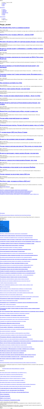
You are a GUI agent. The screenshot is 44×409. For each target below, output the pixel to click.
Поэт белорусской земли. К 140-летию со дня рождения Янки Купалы (14, 392)
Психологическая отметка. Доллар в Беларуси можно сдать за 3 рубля (22, 125)
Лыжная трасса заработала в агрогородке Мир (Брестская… (11, 374)
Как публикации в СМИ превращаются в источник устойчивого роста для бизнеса (17, 348)
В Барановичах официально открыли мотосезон (10, 323)
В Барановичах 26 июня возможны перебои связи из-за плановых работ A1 (15, 267)
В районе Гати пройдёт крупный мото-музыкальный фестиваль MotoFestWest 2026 (17, 271)
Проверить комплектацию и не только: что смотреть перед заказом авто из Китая (16, 329)
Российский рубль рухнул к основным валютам (15, 27)
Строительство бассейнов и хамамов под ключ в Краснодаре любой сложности (15, 335)
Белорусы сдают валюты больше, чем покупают (15, 88)
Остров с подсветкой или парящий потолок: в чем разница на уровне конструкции (16, 190)
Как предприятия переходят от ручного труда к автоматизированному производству (16, 253)
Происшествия (5, 12)
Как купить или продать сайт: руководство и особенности (12, 352)
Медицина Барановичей (5, 396)
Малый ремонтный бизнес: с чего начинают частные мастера (12, 325)
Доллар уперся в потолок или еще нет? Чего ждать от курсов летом (21, 146)
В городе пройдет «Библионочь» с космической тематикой (12, 327)
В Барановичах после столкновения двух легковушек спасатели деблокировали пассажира (19, 302)
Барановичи (2, 7)
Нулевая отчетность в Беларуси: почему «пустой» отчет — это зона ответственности (16, 274)
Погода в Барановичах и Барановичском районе (10, 400)
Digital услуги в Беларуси (5, 398)
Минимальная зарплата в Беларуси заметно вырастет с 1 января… (13, 378)
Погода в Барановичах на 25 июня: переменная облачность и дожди (14, 263)
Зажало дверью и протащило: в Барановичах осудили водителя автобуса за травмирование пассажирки (21, 340)
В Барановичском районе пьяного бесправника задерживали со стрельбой (15, 298)
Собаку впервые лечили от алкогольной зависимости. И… (11, 376)
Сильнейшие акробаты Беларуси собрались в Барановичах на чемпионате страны (17, 243)
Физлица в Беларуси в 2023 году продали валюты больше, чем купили (22, 41)
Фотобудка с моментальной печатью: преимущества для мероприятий (13, 189)
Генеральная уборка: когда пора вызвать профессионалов (11, 294)
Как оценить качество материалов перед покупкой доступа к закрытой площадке (16, 257)
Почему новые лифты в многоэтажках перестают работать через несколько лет (15, 386)
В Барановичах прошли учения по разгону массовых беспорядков (13, 276)
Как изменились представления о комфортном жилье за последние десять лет (15, 280)
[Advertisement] (22, 204)
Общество (4, 11)
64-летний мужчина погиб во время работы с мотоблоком (12, 245)
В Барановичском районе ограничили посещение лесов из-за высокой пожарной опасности (19, 255)
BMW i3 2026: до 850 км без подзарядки (8, 304)
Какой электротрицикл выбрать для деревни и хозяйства (11, 247)
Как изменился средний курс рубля (11, 83)
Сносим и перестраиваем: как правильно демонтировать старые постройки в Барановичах (17, 384)
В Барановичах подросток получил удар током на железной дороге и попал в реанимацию (18, 259)
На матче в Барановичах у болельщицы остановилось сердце (12, 315)
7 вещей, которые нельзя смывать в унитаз (8, 282)
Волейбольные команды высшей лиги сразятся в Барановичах (13, 350)
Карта (3, 5)
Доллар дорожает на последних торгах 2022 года (15, 174)
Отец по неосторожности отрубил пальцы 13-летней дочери (12, 251)
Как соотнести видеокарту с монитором (8, 331)
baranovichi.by (2, 16)
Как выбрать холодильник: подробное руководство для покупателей (13, 344)
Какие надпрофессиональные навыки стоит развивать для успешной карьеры (15, 261)
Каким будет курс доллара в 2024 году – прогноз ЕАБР (17, 34)
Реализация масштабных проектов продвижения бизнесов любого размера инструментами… (18, 362)
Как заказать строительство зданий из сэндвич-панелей (11, 358)
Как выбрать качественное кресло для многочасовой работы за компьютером (15, 193)
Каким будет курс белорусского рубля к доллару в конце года (19, 111)
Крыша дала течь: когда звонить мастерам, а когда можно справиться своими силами (16, 292)
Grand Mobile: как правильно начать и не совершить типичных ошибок (14, 306)
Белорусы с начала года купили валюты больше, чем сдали (18, 160)
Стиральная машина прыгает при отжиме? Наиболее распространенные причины (16, 346)
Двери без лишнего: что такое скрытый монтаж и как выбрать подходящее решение (16, 338)
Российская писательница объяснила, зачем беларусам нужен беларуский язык (15, 215)
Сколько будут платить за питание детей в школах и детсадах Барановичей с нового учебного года (19, 194)
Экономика (4, 10)
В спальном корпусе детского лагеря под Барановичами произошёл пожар (15, 249)
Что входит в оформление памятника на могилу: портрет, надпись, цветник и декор (16, 284)
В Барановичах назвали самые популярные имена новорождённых (14, 269)
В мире (3, 14)
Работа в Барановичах (4, 394)
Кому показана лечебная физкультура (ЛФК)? (9, 300)
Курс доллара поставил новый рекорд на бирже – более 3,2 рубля (20, 95)
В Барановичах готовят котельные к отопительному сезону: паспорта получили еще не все (19, 239)
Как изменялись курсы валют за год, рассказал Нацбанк (17, 167)
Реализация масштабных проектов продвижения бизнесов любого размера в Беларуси (18, 354)
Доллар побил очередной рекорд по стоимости (14, 118)
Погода (3, 13)
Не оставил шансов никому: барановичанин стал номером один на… (13, 372)
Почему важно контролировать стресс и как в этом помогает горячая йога (14, 319)
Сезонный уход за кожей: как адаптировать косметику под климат (13, 321)
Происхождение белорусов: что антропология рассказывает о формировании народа (16, 265)
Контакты (4, 3)
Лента (3, 4)
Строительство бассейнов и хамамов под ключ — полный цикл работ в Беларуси (17, 356)
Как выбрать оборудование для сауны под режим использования (12, 382)
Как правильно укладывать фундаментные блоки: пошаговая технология (14, 317)
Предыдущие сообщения (5, 186)
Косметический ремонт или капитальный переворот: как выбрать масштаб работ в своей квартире (19, 296)
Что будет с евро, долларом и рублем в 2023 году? (15, 181)
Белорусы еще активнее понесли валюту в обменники (17, 139)
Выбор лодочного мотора (5, 286)
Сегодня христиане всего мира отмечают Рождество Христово (13, 388)
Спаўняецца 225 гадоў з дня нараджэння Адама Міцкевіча (12, 390)
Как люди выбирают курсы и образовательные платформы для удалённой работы (16, 288)
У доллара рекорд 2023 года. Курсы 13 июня (13, 132)
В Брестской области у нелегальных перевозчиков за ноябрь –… (12, 380)
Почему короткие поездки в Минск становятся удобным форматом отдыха (14, 290)
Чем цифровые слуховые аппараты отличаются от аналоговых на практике (14, 313)
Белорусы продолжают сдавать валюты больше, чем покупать (19, 153)
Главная (3, 9)
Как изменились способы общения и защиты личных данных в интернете (14, 278)
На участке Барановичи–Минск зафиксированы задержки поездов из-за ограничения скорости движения (22, 311)
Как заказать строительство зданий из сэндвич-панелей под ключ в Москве (15, 333)
